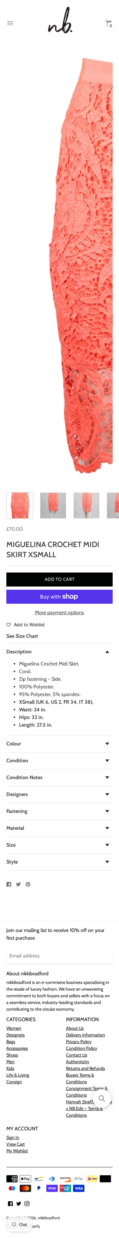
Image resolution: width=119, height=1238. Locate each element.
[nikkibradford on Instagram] (27, 1203)
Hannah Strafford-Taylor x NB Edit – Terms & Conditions (89, 1108)
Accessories (17, 1048)
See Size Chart (22, 636)
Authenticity (77, 1061)
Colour (13, 744)
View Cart (15, 1144)
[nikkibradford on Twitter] (18, 1203)
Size (11, 845)
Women (13, 1028)
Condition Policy (81, 1048)
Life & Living (17, 1075)
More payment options (59, 612)
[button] (25, 624)
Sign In (12, 1137)
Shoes (12, 1055)
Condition (17, 761)
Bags (10, 1041)
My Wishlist (17, 1151)
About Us (75, 1028)
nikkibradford (49, 1217)
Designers (17, 794)
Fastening (16, 811)
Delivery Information (85, 1035)
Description (19, 652)
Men (10, 1061)
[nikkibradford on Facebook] (10, 1203)
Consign (14, 1082)
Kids (10, 1068)
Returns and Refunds (85, 1068)
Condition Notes (24, 777)
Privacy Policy (78, 1041)
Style (12, 862)
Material (15, 828)
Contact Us (76, 1055)
